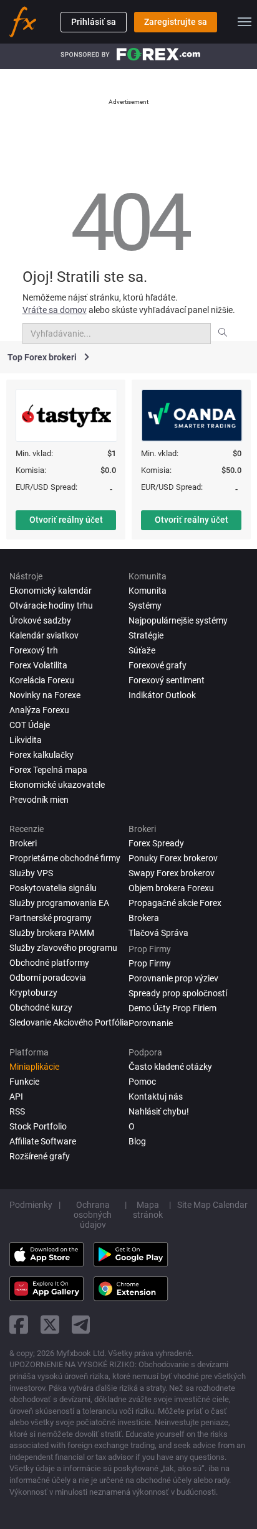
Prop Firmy (149, 963)
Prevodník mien (39, 800)
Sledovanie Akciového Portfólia (68, 1022)
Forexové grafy (157, 665)
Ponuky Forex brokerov (173, 858)
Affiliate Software (42, 1141)
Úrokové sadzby (40, 620)
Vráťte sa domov (54, 310)
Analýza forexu (39, 710)
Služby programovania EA (59, 903)
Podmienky (30, 1205)
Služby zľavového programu (63, 948)
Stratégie (145, 635)
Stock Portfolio (38, 1126)
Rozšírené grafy (39, 1156)
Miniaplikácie (34, 1067)
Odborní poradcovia (47, 978)
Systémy (145, 605)
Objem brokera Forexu (171, 888)
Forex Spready (156, 843)
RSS (17, 1111)
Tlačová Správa (158, 933)
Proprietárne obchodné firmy (64, 858)
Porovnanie (150, 1023)
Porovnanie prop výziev (173, 978)
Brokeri (23, 843)
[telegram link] (81, 1324)
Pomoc (142, 1082)
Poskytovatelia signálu (53, 888)
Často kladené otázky (170, 1067)
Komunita (147, 591)
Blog (137, 1141)
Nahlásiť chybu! (158, 1111)
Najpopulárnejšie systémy (178, 620)
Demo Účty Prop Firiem (172, 1008)
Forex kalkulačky (41, 755)
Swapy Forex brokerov (171, 873)
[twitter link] (50, 1324)
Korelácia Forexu (41, 680)
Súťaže (141, 650)
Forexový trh (33, 650)
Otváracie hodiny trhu (51, 605)
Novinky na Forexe (44, 695)
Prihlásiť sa (93, 22)
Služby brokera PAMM (51, 933)
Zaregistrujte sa (175, 22)
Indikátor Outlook (162, 695)
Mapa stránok (148, 1210)
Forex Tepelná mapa (48, 770)
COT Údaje (29, 725)
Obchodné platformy (49, 963)
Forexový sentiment (166, 680)
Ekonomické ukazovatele (57, 785)
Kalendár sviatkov (44, 635)
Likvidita (25, 740)
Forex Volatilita (38, 665)
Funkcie (24, 1082)
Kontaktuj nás (155, 1096)
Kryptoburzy (33, 993)
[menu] (244, 21)
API (16, 1096)
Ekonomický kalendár (50, 591)
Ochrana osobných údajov (93, 1215)
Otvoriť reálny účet (66, 520)
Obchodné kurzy (40, 1007)
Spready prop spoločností (177, 993)
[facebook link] (18, 1324)
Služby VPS (31, 873)
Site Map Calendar (212, 1205)
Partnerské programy (50, 918)
